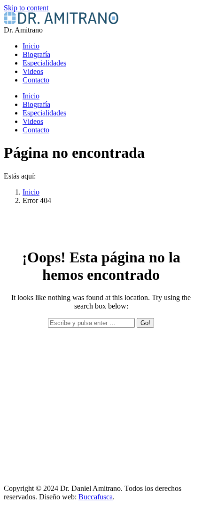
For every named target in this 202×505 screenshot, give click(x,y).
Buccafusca (95, 497)
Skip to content (26, 8)
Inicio (31, 192)
